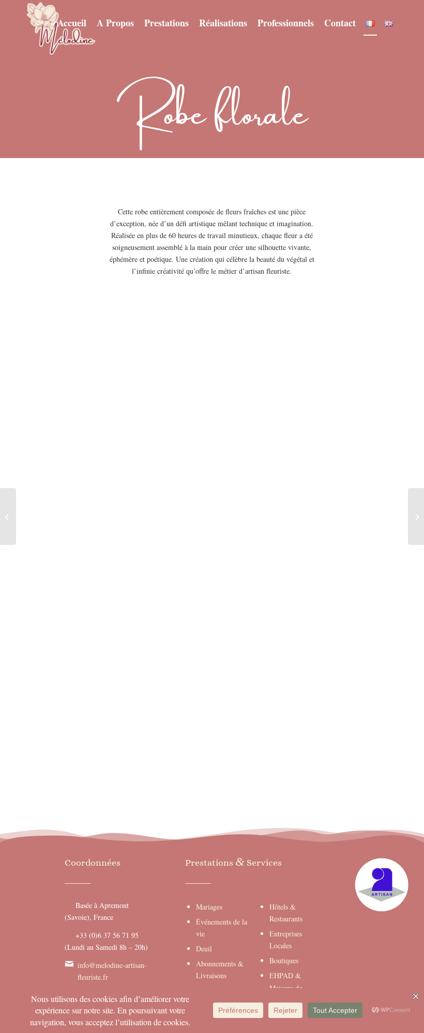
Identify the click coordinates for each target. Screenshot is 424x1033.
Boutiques (283, 960)
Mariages (209, 907)
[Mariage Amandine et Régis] (416, 516)
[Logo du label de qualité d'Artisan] (381, 885)
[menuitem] (72, 22)
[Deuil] (8, 516)
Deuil (204, 948)
